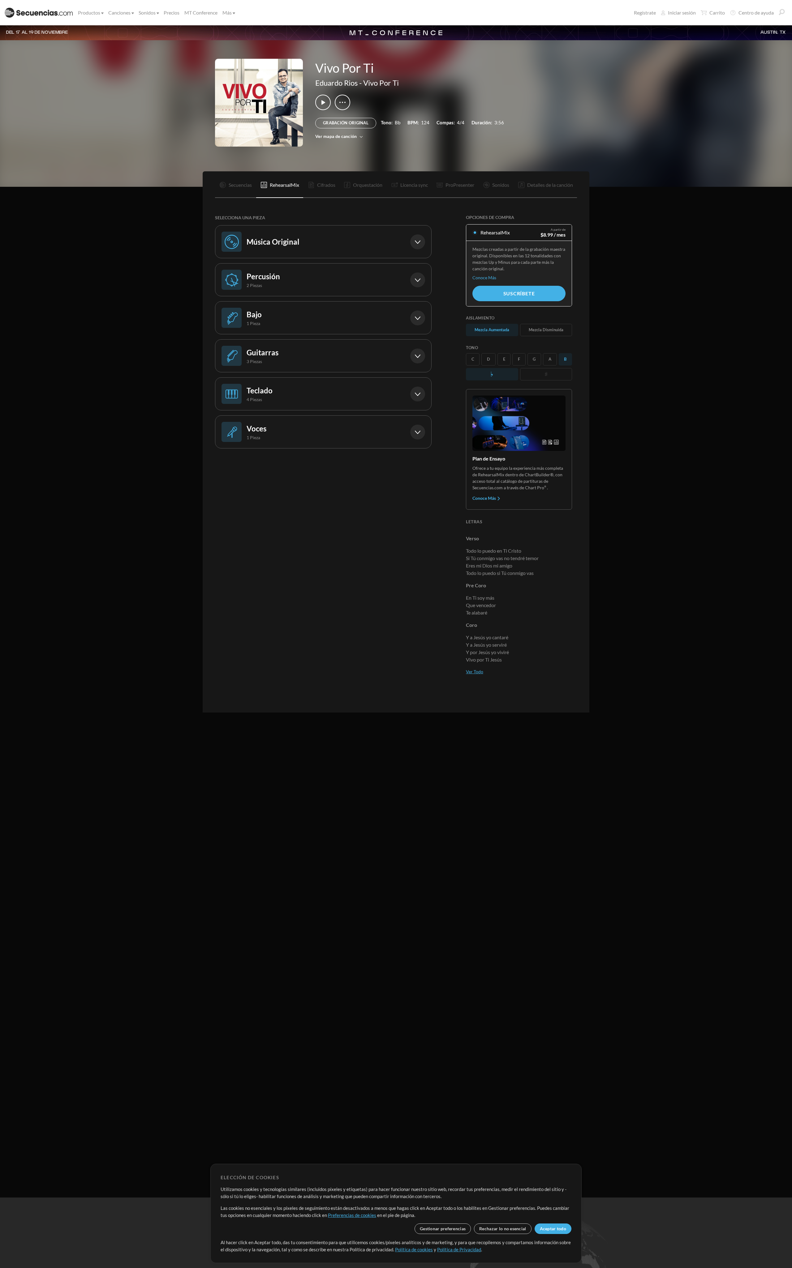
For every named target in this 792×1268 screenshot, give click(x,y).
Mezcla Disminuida (546, 329)
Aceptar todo (553, 1228)
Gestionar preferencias (443, 1228)
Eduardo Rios (336, 82)
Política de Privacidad (459, 1249)
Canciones (119, 12)
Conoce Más (484, 277)
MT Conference (200, 12)
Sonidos (147, 12)
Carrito (717, 12)
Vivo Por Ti (381, 82)
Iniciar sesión (682, 12)
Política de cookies (414, 1249)
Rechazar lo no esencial (502, 1228)
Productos (89, 12)
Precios (171, 12)
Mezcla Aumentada (492, 329)
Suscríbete (519, 293)
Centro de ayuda (756, 12)
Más (227, 12)
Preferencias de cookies (352, 1215)
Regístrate (645, 12)
